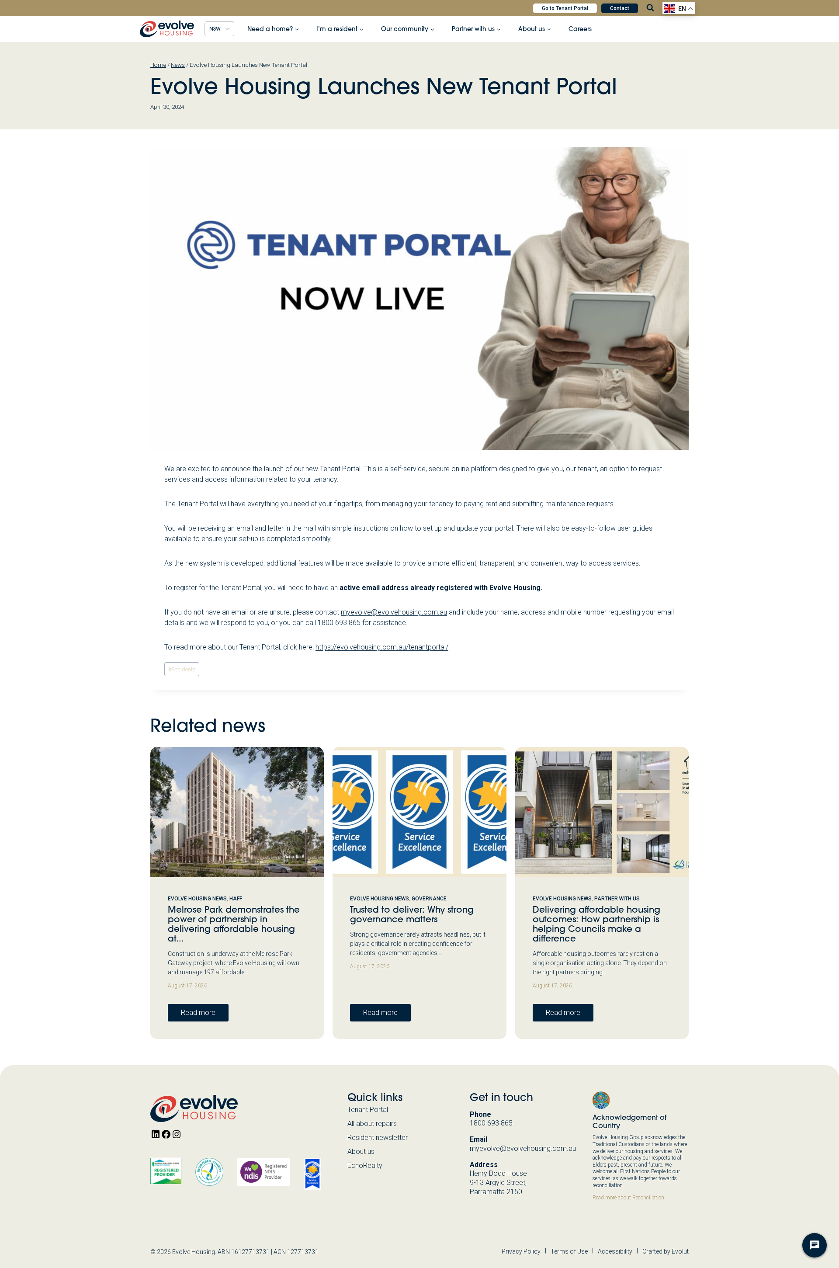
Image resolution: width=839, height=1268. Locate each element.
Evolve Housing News (197, 899)
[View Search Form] (650, 8)
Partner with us (617, 899)
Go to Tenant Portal (565, 8)
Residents (182, 669)
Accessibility (615, 1251)
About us (360, 1151)
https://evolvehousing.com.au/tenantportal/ (381, 647)
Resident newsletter (377, 1137)
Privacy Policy (521, 1251)
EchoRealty (364, 1165)
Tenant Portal (367, 1109)
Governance (429, 899)
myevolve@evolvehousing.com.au (394, 612)
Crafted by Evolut (665, 1251)
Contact (619, 8)
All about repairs (372, 1123)
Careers (580, 29)
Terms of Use (569, 1251)
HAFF (235, 899)
